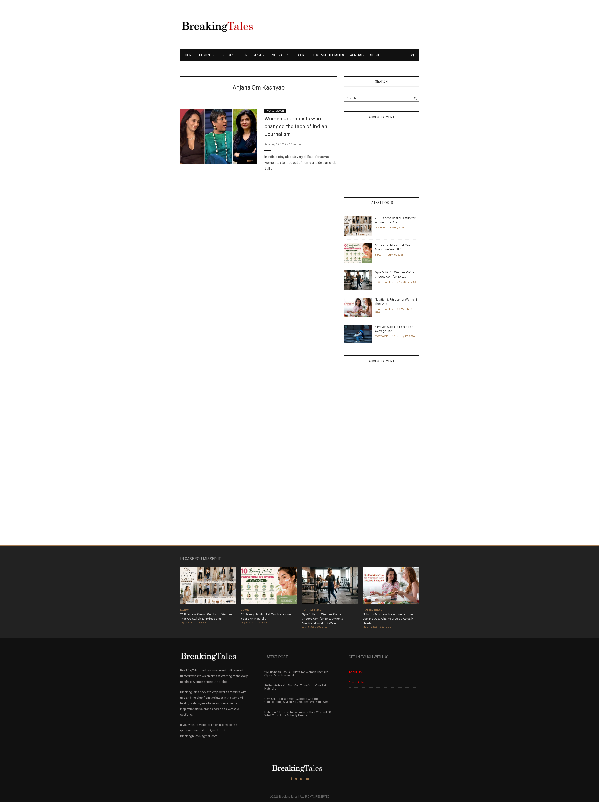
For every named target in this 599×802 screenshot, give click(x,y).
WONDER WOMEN (275, 111)
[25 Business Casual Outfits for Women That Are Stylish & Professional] (358, 226)
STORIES (375, 55)
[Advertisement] (379, 160)
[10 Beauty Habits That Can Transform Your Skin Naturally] (358, 253)
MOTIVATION (280, 55)
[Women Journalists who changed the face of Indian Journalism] (218, 136)
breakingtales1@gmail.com (198, 736)
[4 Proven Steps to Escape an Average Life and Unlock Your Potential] (358, 334)
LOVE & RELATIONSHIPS (328, 55)
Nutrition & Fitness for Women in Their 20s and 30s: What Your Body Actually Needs (388, 618)
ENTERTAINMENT (255, 55)
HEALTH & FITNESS (386, 281)
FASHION (380, 227)
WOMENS (356, 55)
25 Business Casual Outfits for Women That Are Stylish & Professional (296, 673)
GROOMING (228, 55)
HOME (189, 55)
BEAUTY (380, 254)
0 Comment (296, 144)
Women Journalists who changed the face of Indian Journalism (295, 126)
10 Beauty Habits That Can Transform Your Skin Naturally (296, 687)
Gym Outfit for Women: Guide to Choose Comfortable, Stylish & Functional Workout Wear (323, 618)
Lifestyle (205, 55)
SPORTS (302, 55)
